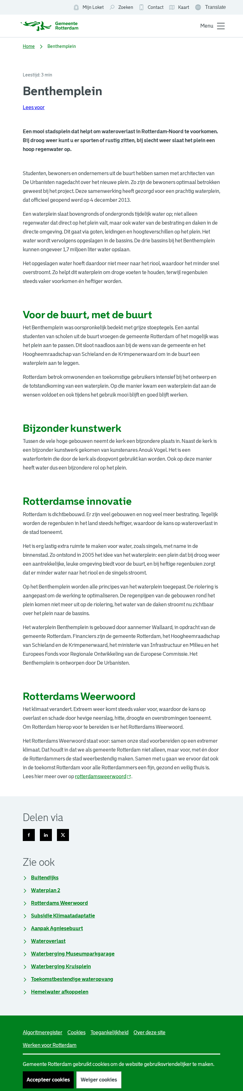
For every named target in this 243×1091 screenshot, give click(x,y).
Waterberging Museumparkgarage (73, 953)
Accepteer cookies (48, 1079)
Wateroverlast (48, 941)
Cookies (76, 1032)
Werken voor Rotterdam (50, 1045)
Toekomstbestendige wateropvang (72, 979)
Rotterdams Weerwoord (59, 903)
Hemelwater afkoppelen (59, 992)
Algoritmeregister (42, 1032)
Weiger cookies (99, 1079)
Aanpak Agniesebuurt (57, 928)
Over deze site (149, 1032)
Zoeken (125, 7)
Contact (156, 7)
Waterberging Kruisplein (61, 966)
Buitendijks (45, 877)
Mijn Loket (88, 7)
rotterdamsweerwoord (103, 776)
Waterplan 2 (45, 890)
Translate (211, 7)
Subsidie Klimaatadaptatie (63, 915)
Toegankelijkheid (109, 1032)
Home (29, 46)
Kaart (179, 7)
